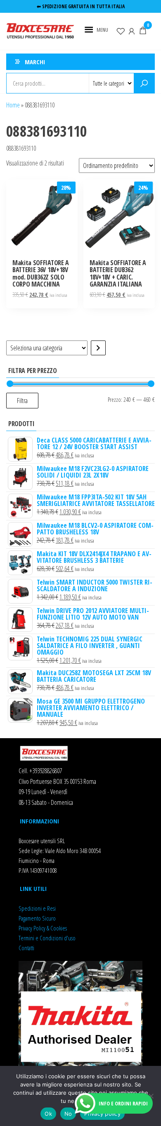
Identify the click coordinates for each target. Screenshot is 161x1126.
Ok (48, 1113)
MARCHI (35, 62)
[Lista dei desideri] (120, 30)
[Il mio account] (131, 30)
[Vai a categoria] (98, 347)
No (68, 1113)
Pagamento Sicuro (37, 918)
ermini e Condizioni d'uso (48, 938)
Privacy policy (102, 1113)
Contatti (26, 948)
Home (13, 105)
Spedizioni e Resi (37, 908)
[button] (102, 29)
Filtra (22, 400)
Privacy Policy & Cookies (43, 928)
